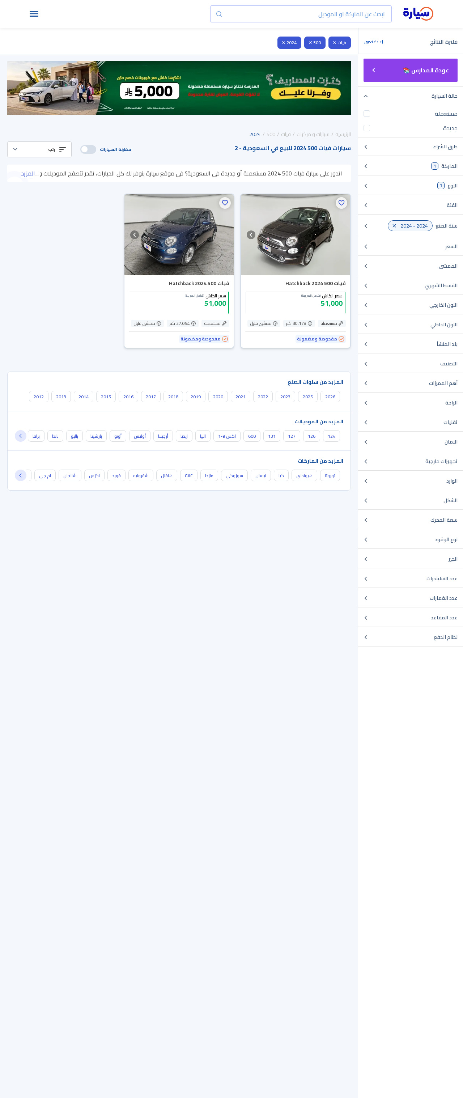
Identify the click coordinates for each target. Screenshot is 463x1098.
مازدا (209, 475)
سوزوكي (234, 475)
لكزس (94, 475)
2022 (263, 397)
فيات (341, 42)
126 (311, 436)
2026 (330, 397)
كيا (281, 475)
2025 (308, 397)
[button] (39, 149)
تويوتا (330, 475)
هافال (167, 475)
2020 (218, 397)
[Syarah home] (418, 14)
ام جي (45, 475)
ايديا (184, 436)
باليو (74, 436)
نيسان (260, 475)
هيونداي (304, 475)
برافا (36, 436)
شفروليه (141, 475)
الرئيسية (343, 134)
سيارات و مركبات (313, 134)
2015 (106, 397)
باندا (55, 436)
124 (331, 436)
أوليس (140, 436)
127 (292, 436)
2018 (173, 397)
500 (317, 42)
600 (252, 436)
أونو (118, 436)
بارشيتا (96, 436)
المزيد (28, 173)
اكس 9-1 (227, 436)
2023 (285, 397)
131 (272, 436)
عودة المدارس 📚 (426, 70)
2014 (83, 397)
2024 (291, 42)
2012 (39, 397)
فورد (116, 475)
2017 (151, 397)
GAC (189, 475)
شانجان (70, 475)
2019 (196, 397)
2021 (240, 397)
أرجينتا (163, 436)
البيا (203, 436)
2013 (61, 397)
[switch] (88, 149)
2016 (128, 397)
